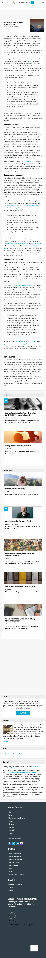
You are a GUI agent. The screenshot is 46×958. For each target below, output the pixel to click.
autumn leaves (12, 246)
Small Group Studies (15, 859)
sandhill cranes (26, 246)
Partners (11, 821)
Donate (6, 11)
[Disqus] (23, 667)
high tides (38, 243)
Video (10, 868)
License (11, 824)
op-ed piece (28, 161)
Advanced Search (13, 838)
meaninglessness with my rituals (16, 243)
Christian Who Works (15, 885)
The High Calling (13, 862)
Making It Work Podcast (16, 874)
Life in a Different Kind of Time (22, 285)
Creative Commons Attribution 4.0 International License (21, 772)
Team (10, 815)
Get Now (5, 741)
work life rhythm (18, 754)
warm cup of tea (19, 341)
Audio (10, 871)
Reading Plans (13, 865)
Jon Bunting (37, 766)
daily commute (31, 341)
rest (6, 754)
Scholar (10, 891)
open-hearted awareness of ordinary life (15, 344)
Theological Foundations (16, 818)
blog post (16, 208)
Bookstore (11, 827)
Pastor (10, 888)
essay (31, 61)
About (6, 7)
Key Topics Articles (15, 856)
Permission (12, 768)
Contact (11, 830)
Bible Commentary (14, 853)
